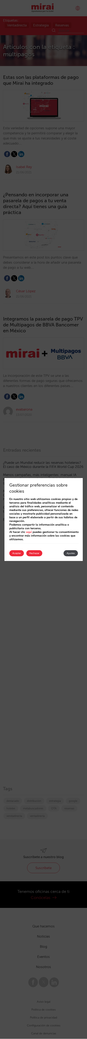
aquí (29, 532)
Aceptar (16, 553)
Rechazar (34, 553)
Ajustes (71, 553)
